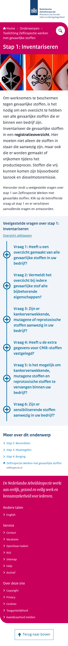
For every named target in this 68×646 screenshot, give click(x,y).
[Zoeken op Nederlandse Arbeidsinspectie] (60, 30)
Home (10, 28)
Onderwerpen (29, 28)
